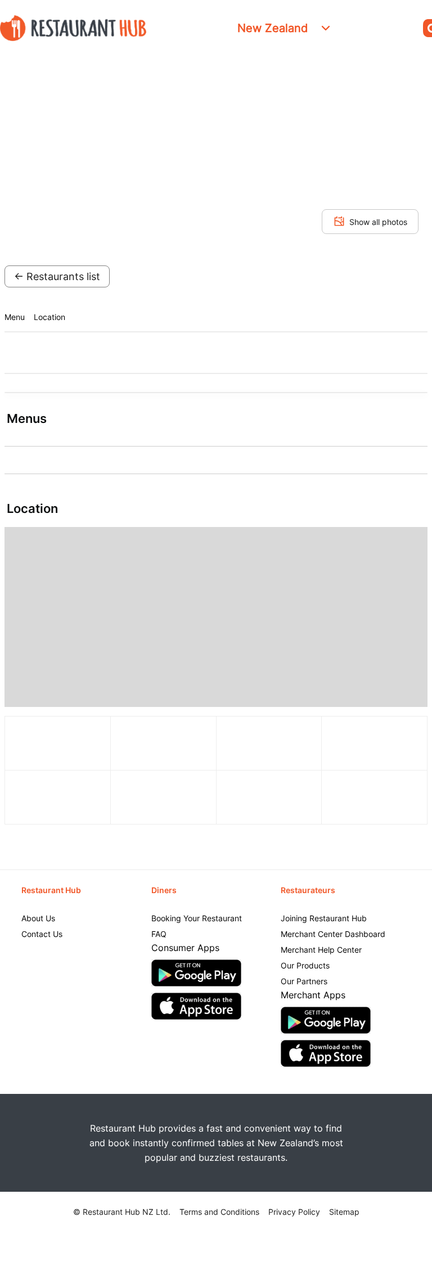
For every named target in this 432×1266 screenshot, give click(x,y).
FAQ (158, 934)
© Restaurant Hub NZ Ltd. (121, 1212)
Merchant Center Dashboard (333, 934)
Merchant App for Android (326, 1020)
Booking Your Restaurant (196, 918)
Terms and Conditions (219, 1212)
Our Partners (304, 981)
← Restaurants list (57, 276)
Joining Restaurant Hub (324, 918)
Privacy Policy (294, 1212)
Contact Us (41, 934)
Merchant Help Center (321, 949)
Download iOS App (196, 1006)
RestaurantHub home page (73, 28)
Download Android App (196, 972)
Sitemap (344, 1212)
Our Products (305, 965)
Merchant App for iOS (326, 1053)
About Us (38, 918)
